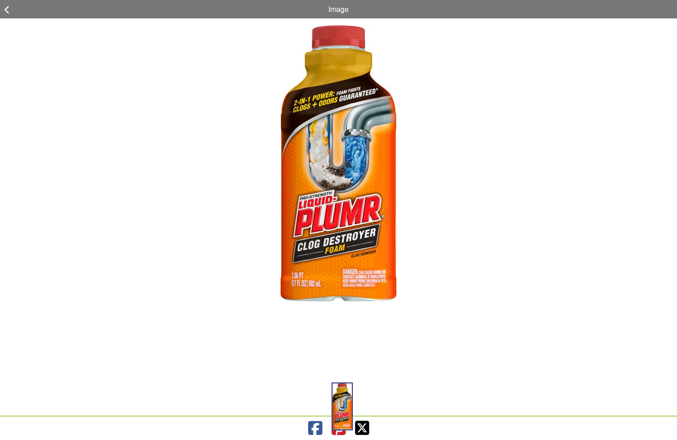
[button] (342, 406)
